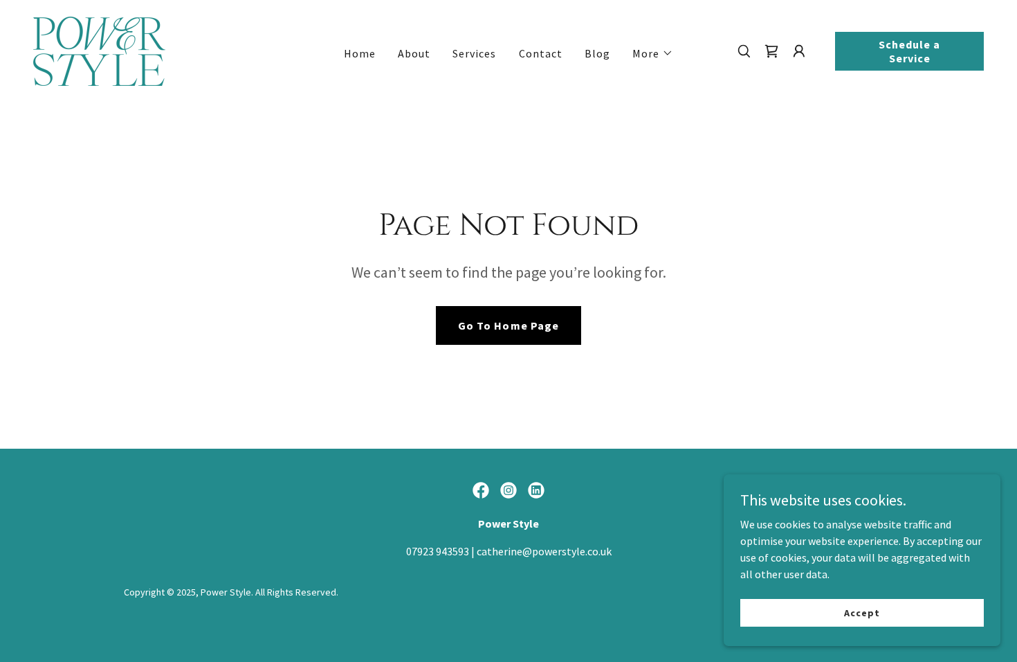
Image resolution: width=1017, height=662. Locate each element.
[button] (652, 53)
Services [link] (474, 53)
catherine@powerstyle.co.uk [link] (544, 551)
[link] (99, 50)
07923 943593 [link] (437, 551)
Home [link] (360, 53)
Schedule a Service (909, 51)
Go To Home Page (508, 325)
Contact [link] (540, 53)
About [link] (414, 53)
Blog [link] (597, 53)
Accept (861, 612)
